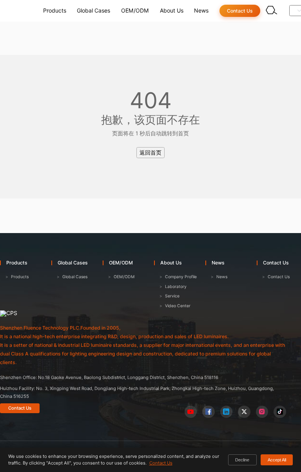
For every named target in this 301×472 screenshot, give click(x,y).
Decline (242, 459)
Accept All (277, 459)
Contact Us (19, 408)
